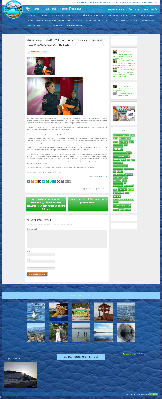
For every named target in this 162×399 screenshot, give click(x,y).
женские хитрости (120, 166)
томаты (115, 209)
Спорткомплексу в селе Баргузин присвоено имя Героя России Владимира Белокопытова (123, 55)
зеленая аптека (118, 169)
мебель (124, 180)
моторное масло (118, 183)
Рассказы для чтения (48, 20)
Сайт (28, 266)
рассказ (127, 193)
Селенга (115, 142)
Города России (147, 20)
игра (114, 171)
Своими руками (64, 20)
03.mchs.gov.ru (102, 177)
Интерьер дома (119, 20)
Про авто (101, 20)
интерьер (129, 174)
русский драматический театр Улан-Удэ (123, 199)
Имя (28, 252)
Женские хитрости (126, 15)
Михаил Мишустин (124, 138)
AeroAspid (101, 189)
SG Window (154, 394)
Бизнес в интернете (133, 20)
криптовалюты (117, 177)
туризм (121, 209)
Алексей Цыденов (121, 135)
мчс (125, 183)
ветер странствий (121, 156)
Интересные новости (35, 15)
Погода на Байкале (94, 2)
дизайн (120, 163)
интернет (120, 171)
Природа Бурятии (108, 2)
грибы (128, 160)
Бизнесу (109, 20)
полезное (122, 189)
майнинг (125, 177)
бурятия (128, 153)
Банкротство (152, 2)
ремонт (89, 15)
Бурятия (115, 138)
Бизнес (54, 15)
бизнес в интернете (118, 153)
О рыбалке (30, 20)
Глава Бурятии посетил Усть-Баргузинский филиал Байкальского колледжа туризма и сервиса (124, 64)
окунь (114, 189)
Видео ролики (82, 20)
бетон (125, 145)
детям (115, 163)
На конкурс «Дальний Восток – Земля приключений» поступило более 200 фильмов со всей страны (124, 73)
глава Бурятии (119, 160)
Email (28, 259)
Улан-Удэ (82, 2)
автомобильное (117, 145)
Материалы (93, 20)
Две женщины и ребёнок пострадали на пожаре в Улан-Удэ (123, 88)
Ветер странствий (78, 15)
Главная (75, 2)
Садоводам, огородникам (144, 15)
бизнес (118, 149)
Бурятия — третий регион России (53, 8)
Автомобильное (64, 15)
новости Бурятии (118, 185)
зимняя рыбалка (129, 169)
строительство (122, 205)
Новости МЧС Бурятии (49, 25)
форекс (128, 210)
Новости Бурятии (33, 25)
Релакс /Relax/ (141, 2)
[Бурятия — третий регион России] (13, 9)
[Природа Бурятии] (20, 375)
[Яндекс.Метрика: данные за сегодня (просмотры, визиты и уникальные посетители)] (7, 397)
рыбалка (115, 202)
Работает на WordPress (135, 394)
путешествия (118, 192)
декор (133, 160)
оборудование (128, 185)
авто (131, 141)
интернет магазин (118, 174)
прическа (131, 189)
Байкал (132, 135)
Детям (37, 20)
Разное (73, 20)
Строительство (112, 15)
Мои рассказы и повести (125, 2)
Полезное (47, 15)
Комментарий (32, 229)
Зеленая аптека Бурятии (76, 25)
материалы (117, 180)
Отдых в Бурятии (99, 15)
